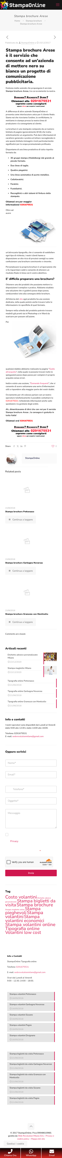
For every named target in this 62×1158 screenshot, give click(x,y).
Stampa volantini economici (24, 918)
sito (21, 299)
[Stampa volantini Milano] (22, 5)
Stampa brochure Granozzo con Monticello (26, 614)
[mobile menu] (57, 4)
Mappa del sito (38, 1138)
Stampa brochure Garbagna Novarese (24, 562)
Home (17, 20)
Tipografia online (22, 928)
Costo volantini (21, 897)
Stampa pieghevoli (23, 911)
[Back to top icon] (31, 1126)
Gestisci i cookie (15, 1143)
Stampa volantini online (30, 924)
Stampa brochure (34, 20)
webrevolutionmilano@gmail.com (28, 736)
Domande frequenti (39, 383)
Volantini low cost (23, 932)
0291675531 (20, 733)
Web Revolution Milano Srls (31, 1135)
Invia (31, 873)
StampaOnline (27, 42)
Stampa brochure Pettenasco (19, 511)
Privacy (14, 841)
